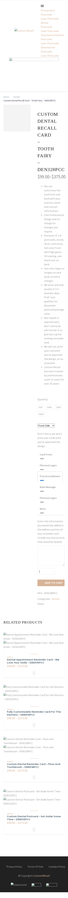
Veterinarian (48, 47)
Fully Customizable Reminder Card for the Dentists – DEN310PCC (34, 713)
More (43, 508)
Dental (45, 22)
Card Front (46, 454)
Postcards (46, 14)
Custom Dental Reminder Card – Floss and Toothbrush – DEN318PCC (33, 766)
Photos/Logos (48, 465)
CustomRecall (42, 875)
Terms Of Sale (35, 866)
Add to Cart (52, 583)
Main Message (47, 487)
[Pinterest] (56, 604)
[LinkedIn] (61, 604)
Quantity (42, 399)
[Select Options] (34, 673)
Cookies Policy (57, 866)
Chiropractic (48, 10)
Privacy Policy (14, 866)
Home (6, 96)
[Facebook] (46, 604)
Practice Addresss (50, 476)
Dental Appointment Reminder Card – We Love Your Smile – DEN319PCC (33, 661)
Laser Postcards (50, 18)
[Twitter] (51, 604)
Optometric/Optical (52, 35)
